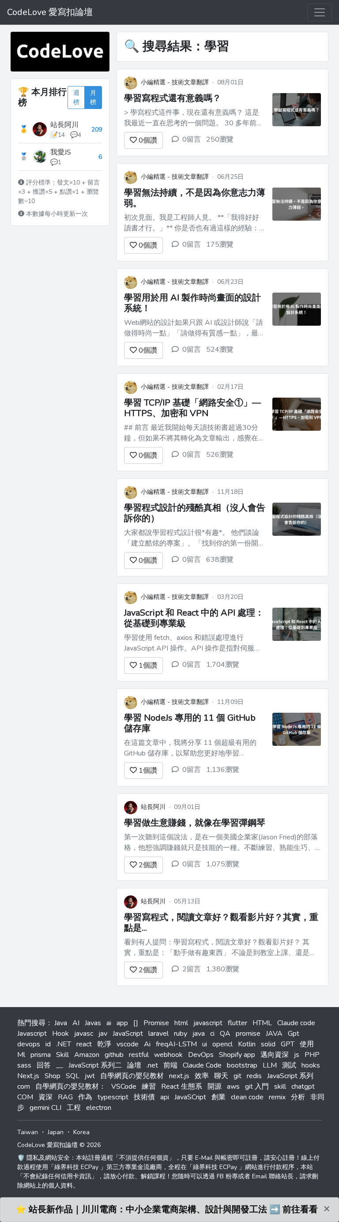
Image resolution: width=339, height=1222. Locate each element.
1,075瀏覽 (222, 864)
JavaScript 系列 (290, 1076)
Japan (56, 1132)
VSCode (123, 1086)
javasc (83, 1033)
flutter (237, 1023)
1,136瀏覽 (222, 770)
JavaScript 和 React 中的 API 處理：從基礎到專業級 (194, 618)
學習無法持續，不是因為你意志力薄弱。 (194, 198)
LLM (270, 1065)
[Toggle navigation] (319, 12)
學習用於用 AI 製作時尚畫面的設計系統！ (192, 303)
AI (75, 1023)
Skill (62, 1055)
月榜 (93, 97)
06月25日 (230, 177)
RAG (65, 1097)
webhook (168, 1055)
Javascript (32, 1033)
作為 (85, 1097)
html (181, 1023)
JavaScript (128, 1033)
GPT (287, 1044)
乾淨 (104, 1044)
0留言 (191, 139)
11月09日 (230, 702)
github (114, 1055)
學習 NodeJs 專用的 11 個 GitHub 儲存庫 (190, 723)
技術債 (144, 1097)
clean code (247, 1097)
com (23, 1086)
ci (212, 1033)
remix (277, 1097)
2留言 (191, 969)
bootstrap (242, 1065)
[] (135, 1023)
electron (98, 1108)
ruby (180, 1033)
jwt (90, 1076)
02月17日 (230, 387)
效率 (202, 1076)
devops (28, 1044)
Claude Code (202, 1065)
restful (139, 1055)
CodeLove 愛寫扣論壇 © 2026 (59, 1145)
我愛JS (60, 152)
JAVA (274, 1033)
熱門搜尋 (31, 1023)
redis (254, 1076)
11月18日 (230, 492)
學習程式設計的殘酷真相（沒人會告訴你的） (194, 513)
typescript (113, 1097)
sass (24, 1065)
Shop (52, 1076)
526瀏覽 (220, 454)
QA (225, 1033)
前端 (170, 1065)
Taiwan (27, 1132)
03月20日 (230, 597)
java (198, 1033)
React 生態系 (181, 1086)
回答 (44, 1065)
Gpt (293, 1033)
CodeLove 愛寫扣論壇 (50, 12)
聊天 (221, 1076)
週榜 (76, 97)
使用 (307, 1044)
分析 (298, 1097)
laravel (158, 1033)
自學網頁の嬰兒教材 (132, 1076)
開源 (214, 1086)
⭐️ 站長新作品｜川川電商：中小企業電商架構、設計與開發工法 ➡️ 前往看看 (166, 1209)
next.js (179, 1076)
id (48, 1044)
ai (108, 1023)
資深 (45, 1097)
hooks (310, 1065)
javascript (207, 1023)
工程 (74, 1108)
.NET (63, 1044)
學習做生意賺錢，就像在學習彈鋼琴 (194, 823)
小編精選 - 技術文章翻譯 (175, 82)
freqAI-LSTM (176, 1044)
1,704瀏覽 (222, 664)
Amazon (86, 1055)
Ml (21, 1055)
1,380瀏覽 (222, 969)
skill (280, 1086)
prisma (40, 1055)
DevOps (201, 1055)
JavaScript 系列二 (95, 1065)
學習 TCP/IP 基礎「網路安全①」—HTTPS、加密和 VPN (192, 408)
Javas (93, 1023)
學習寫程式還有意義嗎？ (172, 98)
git (237, 1076)
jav (102, 1033)
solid (268, 1044)
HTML (262, 1023)
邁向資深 (274, 1055)
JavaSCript (190, 1097)
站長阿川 (64, 125)
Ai (147, 1044)
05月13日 (187, 901)
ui (204, 1044)
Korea (81, 1132)
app (122, 1023)
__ (59, 1065)
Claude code (296, 1023)
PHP (312, 1055)
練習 (149, 1086)
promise (248, 1033)
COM (25, 1097)
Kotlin (247, 1044)
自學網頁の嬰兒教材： (70, 1086)
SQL (72, 1076)
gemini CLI (45, 1108)
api (164, 1097)
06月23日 (230, 282)
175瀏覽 (220, 244)
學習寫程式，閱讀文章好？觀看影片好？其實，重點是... (221, 922)
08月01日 (230, 82)
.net (152, 1065)
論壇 (134, 1065)
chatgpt (303, 1086)
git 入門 (257, 1086)
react (84, 1044)
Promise (156, 1023)
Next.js (28, 1076)
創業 (218, 1097)
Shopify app (237, 1055)
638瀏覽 (220, 559)
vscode (128, 1044)
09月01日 (187, 807)
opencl (222, 1044)
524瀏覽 (220, 349)
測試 (289, 1065)
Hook (60, 1033)
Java (60, 1023)
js (296, 1055)
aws (233, 1086)
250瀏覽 (220, 139)
